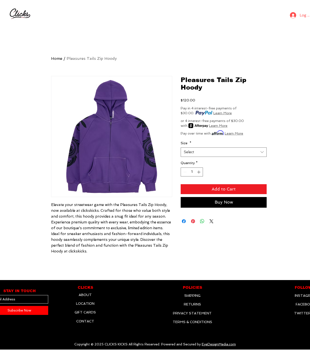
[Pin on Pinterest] (193, 221)
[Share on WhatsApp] (202, 221)
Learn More (222, 113)
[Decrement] (184, 172)
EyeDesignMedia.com (219, 344)
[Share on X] (211, 221)
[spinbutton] (191, 172)
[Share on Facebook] (184, 221)
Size (186, 143)
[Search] (280, 14)
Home (56, 58)
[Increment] (199, 172)
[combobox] (224, 152)
